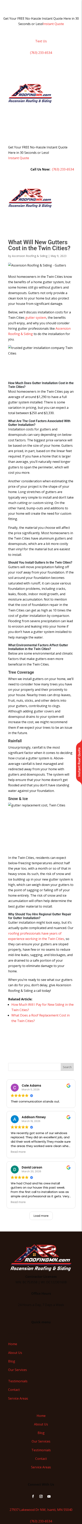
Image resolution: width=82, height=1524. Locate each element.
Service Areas (18, 1398)
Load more (41, 1216)
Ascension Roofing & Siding (29, 256)
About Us (15, 1353)
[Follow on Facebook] (33, 1496)
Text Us (41, 41)
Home (12, 1344)
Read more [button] (18, 1152)
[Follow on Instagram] (41, 1496)
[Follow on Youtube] (49, 1496)
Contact (14, 1389)
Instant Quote (53, 24)
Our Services (17, 1370)
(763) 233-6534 (41, 52)
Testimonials (17, 1381)
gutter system (35, 317)
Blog (11, 1361)
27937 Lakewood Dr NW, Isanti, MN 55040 (41, 1510)
